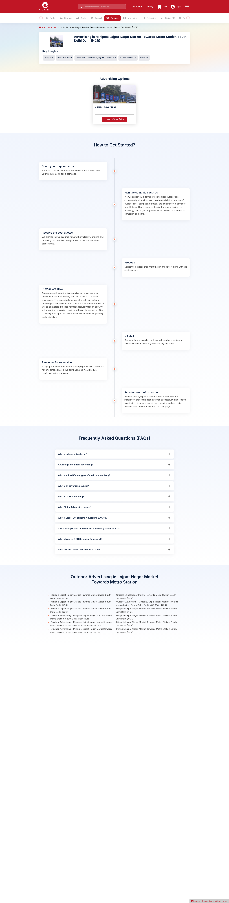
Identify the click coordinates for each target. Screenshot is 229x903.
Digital (83, 18)
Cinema (67, 18)
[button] (187, 7)
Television (151, 18)
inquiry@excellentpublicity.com (210, 901)
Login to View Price (114, 119)
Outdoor (114, 18)
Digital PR (169, 18)
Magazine (132, 18)
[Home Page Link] (45, 6)
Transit (98, 18)
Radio (52, 18)
